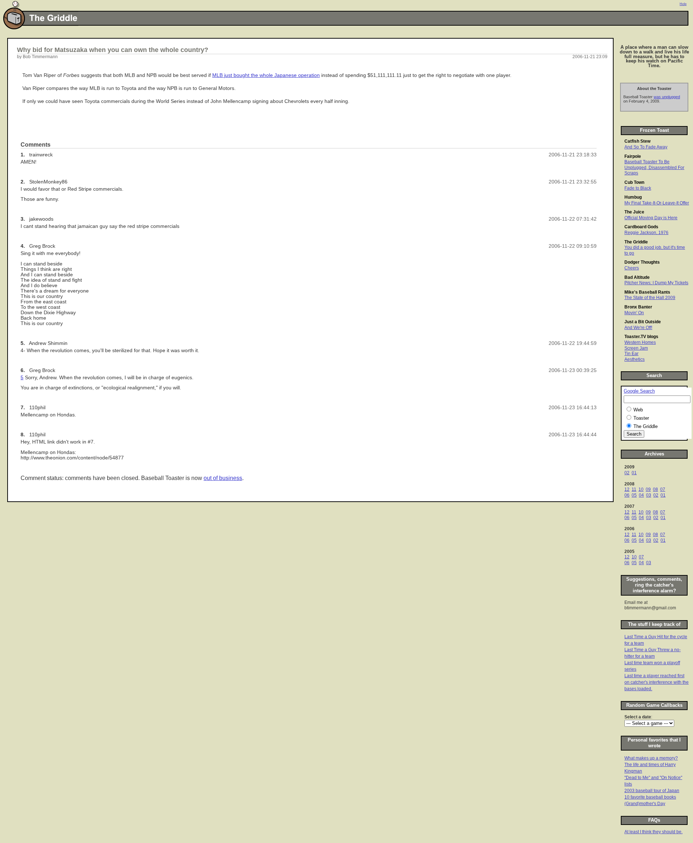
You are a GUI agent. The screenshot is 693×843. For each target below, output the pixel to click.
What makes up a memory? (651, 758)
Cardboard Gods (641, 226)
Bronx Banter (638, 307)
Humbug (633, 197)
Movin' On (634, 312)
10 (641, 489)
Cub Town (634, 182)
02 (626, 472)
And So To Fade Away (645, 147)
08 (655, 489)
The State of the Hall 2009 (649, 297)
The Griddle (636, 242)
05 (634, 495)
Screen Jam (636, 348)
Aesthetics (634, 359)
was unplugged (667, 97)
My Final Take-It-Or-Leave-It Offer (656, 203)
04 (641, 495)
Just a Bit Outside (642, 321)
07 (662, 489)
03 (648, 495)
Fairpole (632, 156)
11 (634, 489)
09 (648, 489)
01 (634, 472)
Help (683, 4)
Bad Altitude (637, 277)
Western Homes (640, 342)
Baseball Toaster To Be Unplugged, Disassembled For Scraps (654, 167)
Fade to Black (637, 188)
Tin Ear (631, 353)
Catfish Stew (637, 141)
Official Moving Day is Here (650, 217)
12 (626, 489)
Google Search (639, 391)
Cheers (631, 268)
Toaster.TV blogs (641, 336)
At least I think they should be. (653, 831)
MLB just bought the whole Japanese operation (266, 75)
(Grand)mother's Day (644, 803)
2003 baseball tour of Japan (651, 790)
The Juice (634, 212)
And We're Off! (638, 327)
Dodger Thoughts (642, 262)
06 (626, 495)
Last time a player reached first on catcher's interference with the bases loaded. (656, 682)
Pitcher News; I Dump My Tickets (656, 282)
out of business (223, 478)
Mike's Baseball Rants (647, 292)
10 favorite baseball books (650, 797)
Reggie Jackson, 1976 (646, 232)
